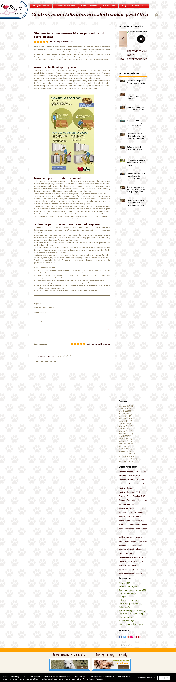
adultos (122, 508)
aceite (144, 500)
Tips (128, 500)
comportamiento (139, 557)
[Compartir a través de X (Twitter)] (41, 321)
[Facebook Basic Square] (120, 637)
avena (137, 525)
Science (122, 500)
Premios (136, 496)
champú (130, 549)
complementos (125, 557)
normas (51, 308)
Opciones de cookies (146, 677)
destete (133, 569)
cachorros (130, 537)
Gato (142, 480)
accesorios (136, 500)
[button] (89, 6)
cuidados (131, 561)
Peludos (122, 496)
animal (129, 516)
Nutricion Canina (125, 488)
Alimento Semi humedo (128, 476)
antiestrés (137, 516)
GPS (136, 480)
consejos (122, 561)
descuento (132, 565)
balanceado (129, 529)
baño (138, 529)
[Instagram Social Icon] (131, 637)
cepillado (141, 545)
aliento (143, 508)
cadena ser (140, 537)
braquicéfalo (135, 533)
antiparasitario (124, 520)
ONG (138, 492)
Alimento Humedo (126, 472)
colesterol (139, 549)
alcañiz (129, 508)
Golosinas (123, 484)
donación (139, 574)
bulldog (122, 537)
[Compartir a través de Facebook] (35, 321)
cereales (122, 549)
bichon (144, 529)
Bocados (122, 480)
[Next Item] (143, 39)
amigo (140, 512)
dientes (140, 569)
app (142, 520)
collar (121, 553)
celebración (142, 541)
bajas (121, 529)
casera (133, 541)
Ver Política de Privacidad (93, 678)
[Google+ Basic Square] (128, 637)
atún (132, 525)
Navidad (140, 484)
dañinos (139, 561)
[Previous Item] (123, 39)
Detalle (130, 480)
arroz (121, 525)
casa (127, 541)
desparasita (123, 569)
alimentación (124, 512)
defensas (122, 565)
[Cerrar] (172, 677)
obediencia (43, 308)
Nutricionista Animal (127, 492)
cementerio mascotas (127, 545)
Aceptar (164, 677)
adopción (136, 504)
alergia (136, 508)
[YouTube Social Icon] (139, 637)
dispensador (129, 574)
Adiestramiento (40, 313)
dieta (121, 574)
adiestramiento (125, 504)
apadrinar (136, 520)
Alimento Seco (141, 472)
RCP (143, 496)
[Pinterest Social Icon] (135, 637)
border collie (124, 533)
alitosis (133, 512)
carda (121, 541)
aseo (127, 525)
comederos (129, 553)
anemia (122, 516)
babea (144, 525)
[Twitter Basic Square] (124, 637)
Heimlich (131, 484)
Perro (36, 308)
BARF (141, 476)
